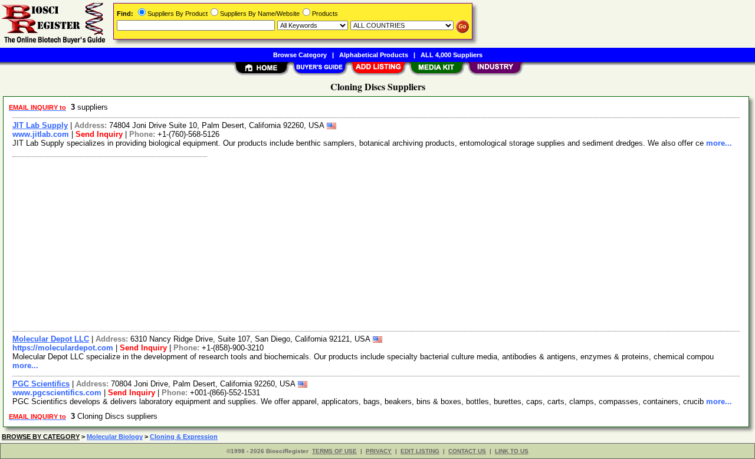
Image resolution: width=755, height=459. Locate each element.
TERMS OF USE (334, 451)
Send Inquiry (99, 134)
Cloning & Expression (184, 436)
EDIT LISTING (420, 451)
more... (719, 143)
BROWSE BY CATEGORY (41, 436)
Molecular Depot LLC (50, 339)
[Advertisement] (361, 242)
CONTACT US (467, 451)
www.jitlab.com (40, 134)
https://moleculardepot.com (62, 347)
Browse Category (300, 54)
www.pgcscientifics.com (56, 392)
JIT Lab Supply (40, 125)
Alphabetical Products (373, 54)
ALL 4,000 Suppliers (451, 54)
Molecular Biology (115, 436)
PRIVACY (379, 451)
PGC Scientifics (41, 383)
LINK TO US (511, 451)
